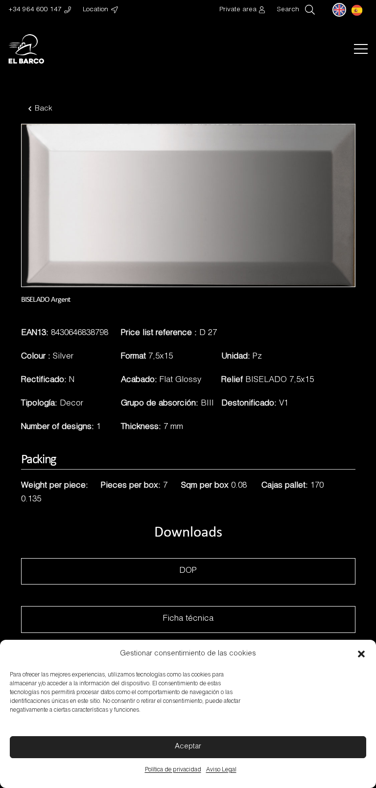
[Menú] (360, 49)
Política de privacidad (173, 770)
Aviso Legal (221, 770)
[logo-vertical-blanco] (26, 49)
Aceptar (188, 746)
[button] (361, 654)
